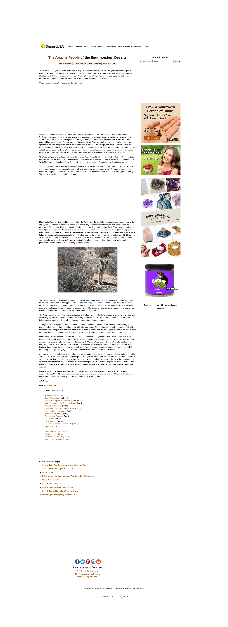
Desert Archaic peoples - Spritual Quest (60, 401)
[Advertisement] (114, 23)
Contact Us (97, 588)
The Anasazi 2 (50, 421)
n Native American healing (61, 439)
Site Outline (118, 588)
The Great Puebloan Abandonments (58, 424)
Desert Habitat (124, 47)
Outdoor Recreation (106, 47)
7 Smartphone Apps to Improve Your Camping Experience (68, 476)
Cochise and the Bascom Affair (56, 432)
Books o (48, 439)
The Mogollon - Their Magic (55, 411)
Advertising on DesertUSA (131, 588)
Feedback (105, 588)
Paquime (48, 426)
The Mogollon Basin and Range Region (60, 408)
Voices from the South (53, 406)
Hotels (142, 588)
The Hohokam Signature (54, 416)
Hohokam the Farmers (53, 414)
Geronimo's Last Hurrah (54, 434)
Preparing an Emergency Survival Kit (58, 495)
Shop (145, 47)
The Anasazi (50, 419)
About (91, 588)
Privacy (111, 588)
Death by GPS (48, 472)
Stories (137, 47)
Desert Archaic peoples (53, 398)
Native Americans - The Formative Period (61, 403)
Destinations (89, 47)
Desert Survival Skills (51, 483)
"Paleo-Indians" (50, 396)
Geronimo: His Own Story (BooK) (57, 437)
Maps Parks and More (51, 480)
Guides (78, 47)
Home (70, 47)
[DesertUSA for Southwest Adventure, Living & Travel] (53, 46)
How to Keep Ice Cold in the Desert (57, 487)
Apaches (52, 385)
